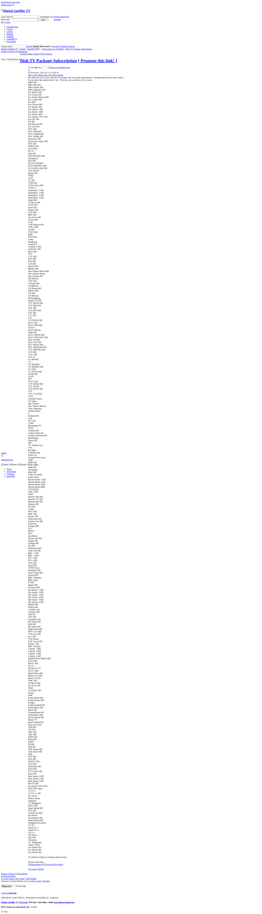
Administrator (7, 460)
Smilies (33, 878)
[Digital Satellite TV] (15, 11)
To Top (4, 911)
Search (29, 46)
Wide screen (6, 5)
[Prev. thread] (33, 54)
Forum (12, 27)
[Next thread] (46, 54)
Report (41, 869)
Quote (21, 878)
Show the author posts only (40, 75)
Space (9, 469)
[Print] (23, 54)
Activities (55, 46)
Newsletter (11, 41)
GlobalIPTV (12, 39)
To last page (21, 886)
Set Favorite (15, 2)
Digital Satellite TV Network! (14, 902)
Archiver (5, 893)
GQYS (10, 29)
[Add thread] (21, 51)
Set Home (5, 2)
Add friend (11, 471)
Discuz (72, 46)
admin (3, 453)
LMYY (10, 32)
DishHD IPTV (33, 49)
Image (11, 878)
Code (27, 878)
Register (57, 19)
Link (16, 878)
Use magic (32, 869)
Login (38, 881)
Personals (64, 46)
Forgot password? (61, 17)
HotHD (10, 34)
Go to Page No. (35, 67)
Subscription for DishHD (53, 49)
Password (5, 19)
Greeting (10, 474)
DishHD (10, 37)
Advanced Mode (8, 876)
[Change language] (13, 5)
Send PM (11, 476)
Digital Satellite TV (9, 49)
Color (5, 878)
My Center (5, 22)
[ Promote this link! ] (97, 60)
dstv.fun (13, 893)
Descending (58, 75)
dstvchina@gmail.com (64, 902)
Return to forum (8, 51)
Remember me (47, 17)
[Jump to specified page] (59, 67)
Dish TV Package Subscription (78, 49)
